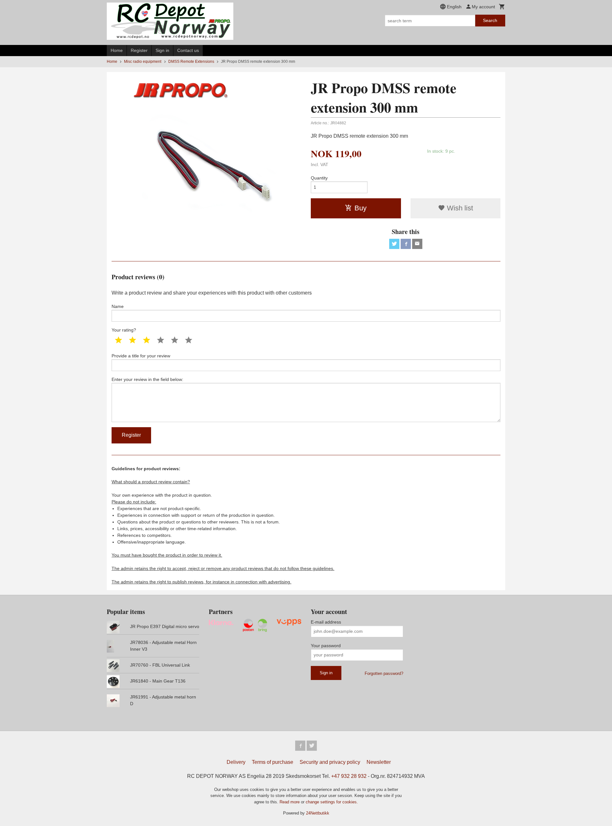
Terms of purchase (272, 762)
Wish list (459, 208)
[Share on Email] (417, 244)
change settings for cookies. (332, 802)
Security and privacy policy (330, 762)
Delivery (236, 762)
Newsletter (379, 762)
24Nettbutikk (317, 813)
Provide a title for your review (141, 355)
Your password (326, 645)
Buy (360, 208)
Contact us (188, 50)
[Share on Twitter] (394, 244)
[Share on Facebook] (406, 244)
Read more (290, 802)
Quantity (319, 177)
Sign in (162, 50)
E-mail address (326, 622)
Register (139, 50)
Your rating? (124, 330)
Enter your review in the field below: (147, 379)
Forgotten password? (384, 673)
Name (118, 306)
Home (117, 50)
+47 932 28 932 (349, 776)
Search (490, 20)
